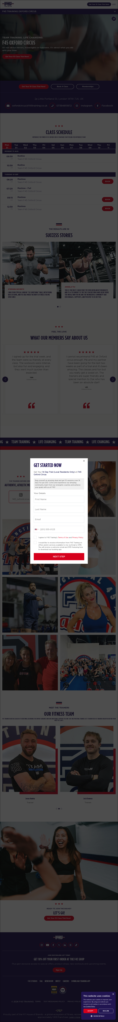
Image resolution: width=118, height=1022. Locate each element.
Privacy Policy (77, 537)
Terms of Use (63, 537)
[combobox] (36, 529)
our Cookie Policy (89, 1006)
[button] (98, 1016)
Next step (59, 556)
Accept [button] (90, 1011)
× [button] (113, 994)
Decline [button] (106, 1011)
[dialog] (98, 1006)
